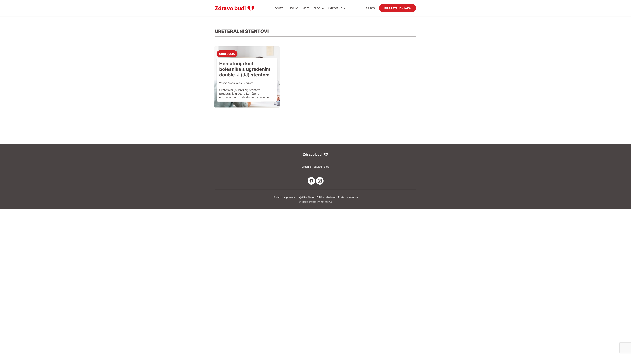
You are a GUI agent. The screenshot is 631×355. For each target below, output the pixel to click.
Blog (317, 8)
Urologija (227, 54)
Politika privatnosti (326, 197)
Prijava (370, 8)
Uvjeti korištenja (306, 197)
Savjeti (279, 8)
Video (306, 8)
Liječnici (293, 8)
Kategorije (335, 8)
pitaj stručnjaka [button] (397, 8)
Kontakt (277, 197)
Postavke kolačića (348, 197)
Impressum (289, 197)
